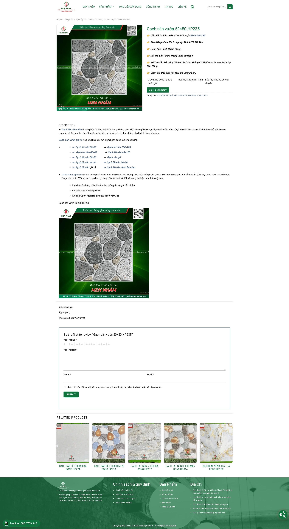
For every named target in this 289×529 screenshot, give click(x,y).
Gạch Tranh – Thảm (170, 498)
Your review (70, 350)
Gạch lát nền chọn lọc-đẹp (121, 167)
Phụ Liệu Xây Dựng (130, 6)
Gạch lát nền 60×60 (86, 152)
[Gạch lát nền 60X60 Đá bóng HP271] (72, 443)
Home (59, 19)
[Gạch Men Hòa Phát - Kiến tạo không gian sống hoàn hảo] (66, 7)
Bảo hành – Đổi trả (124, 502)
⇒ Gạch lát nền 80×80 (84, 147)
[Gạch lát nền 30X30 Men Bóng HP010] (108, 443)
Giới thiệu (89, 6)
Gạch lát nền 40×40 (85, 162)
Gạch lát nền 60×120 (119, 152)
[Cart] (192, 6)
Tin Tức (168, 6)
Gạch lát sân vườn (72, 129)
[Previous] (56, 450)
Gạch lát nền (82, 167)
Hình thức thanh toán (125, 494)
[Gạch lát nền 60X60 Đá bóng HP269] (216, 443)
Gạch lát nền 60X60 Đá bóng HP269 (216, 468)
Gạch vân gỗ (114, 157)
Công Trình (153, 6)
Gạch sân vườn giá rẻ (70, 140)
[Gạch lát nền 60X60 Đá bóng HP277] (144, 443)
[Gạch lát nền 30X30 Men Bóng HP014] (180, 443)
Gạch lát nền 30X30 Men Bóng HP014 (180, 468)
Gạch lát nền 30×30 (117, 162)
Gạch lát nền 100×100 (119, 147)
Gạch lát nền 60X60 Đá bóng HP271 (73, 468)
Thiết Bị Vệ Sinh (168, 507)
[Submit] (230, 6)
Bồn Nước (166, 502)
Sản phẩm (105, 6)
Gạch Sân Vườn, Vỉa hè (99, 19)
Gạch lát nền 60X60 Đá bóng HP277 (144, 468)
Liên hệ (182, 6)
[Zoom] (61, 107)
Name (67, 374)
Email (150, 374)
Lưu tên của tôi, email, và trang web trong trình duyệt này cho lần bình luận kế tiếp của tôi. (115, 387)
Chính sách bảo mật (124, 490)
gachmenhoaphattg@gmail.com (211, 513)
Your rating (70, 340)
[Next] (232, 450)
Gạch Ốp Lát (81, 19)
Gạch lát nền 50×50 (85, 157)
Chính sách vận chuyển (125, 498)
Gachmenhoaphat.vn (72, 174)
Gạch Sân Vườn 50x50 (121, 19)
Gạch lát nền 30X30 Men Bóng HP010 (108, 468)
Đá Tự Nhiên (167, 494)
